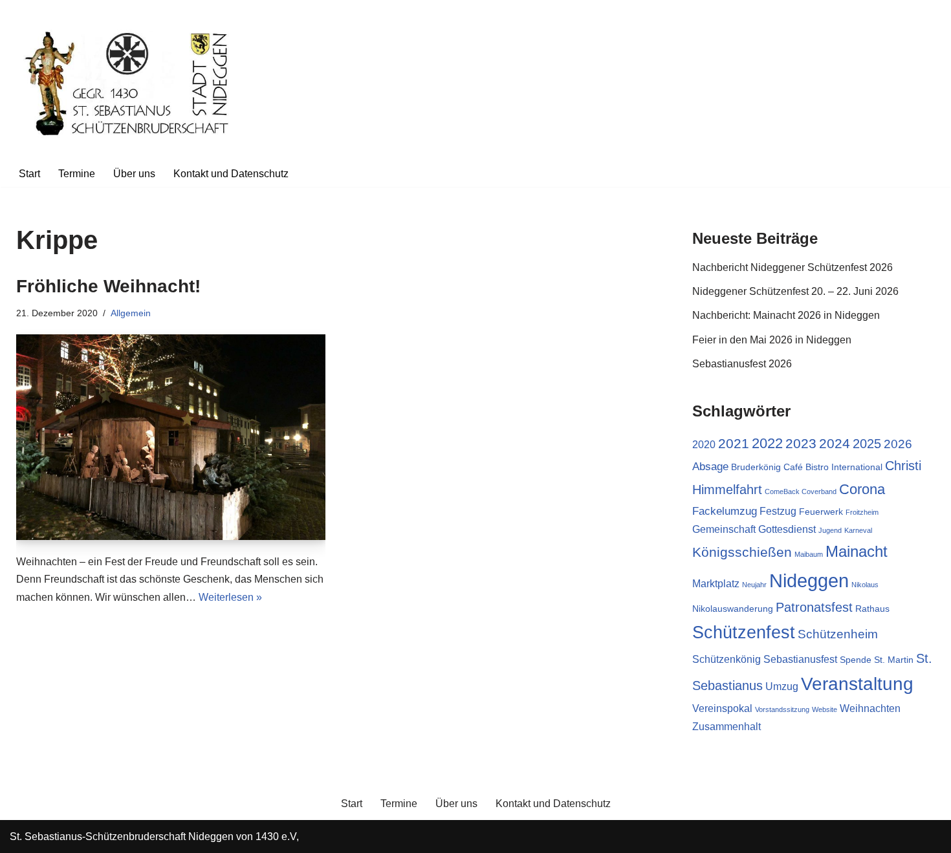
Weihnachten (870, 708)
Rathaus (872, 609)
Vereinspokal (722, 708)
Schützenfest (743, 632)
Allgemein (131, 313)
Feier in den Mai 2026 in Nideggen (771, 339)
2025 (867, 444)
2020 (704, 444)
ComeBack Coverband (800, 491)
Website (824, 709)
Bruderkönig (756, 467)
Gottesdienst (787, 529)
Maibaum (808, 554)
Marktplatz (715, 583)
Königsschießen (742, 552)
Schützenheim (838, 634)
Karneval (858, 530)
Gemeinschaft (724, 529)
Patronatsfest (814, 607)
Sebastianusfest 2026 (742, 363)
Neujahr (754, 584)
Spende (855, 660)
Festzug (778, 511)
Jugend (830, 530)
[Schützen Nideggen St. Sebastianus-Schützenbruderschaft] (129, 80)
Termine (76, 173)
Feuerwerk (821, 512)
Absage (710, 466)
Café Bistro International (832, 467)
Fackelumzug (724, 510)
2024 (834, 443)
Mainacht (856, 551)
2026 (898, 444)
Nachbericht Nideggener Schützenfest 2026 (792, 267)
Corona (862, 489)
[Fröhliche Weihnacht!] (170, 437)
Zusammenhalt (726, 726)
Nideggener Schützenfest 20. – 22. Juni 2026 (795, 291)
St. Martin (893, 660)
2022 (767, 443)
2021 (733, 443)
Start (29, 173)
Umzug (781, 686)
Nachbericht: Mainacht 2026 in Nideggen (786, 315)
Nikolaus (865, 584)
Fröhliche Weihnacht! (108, 286)
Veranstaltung (857, 684)
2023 (800, 443)
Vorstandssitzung (782, 709)
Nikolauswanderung (732, 609)
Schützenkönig (726, 659)
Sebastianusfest (800, 659)
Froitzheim (862, 512)
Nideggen (809, 580)
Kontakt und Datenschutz (231, 173)
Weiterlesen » (230, 597)
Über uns (134, 173)
